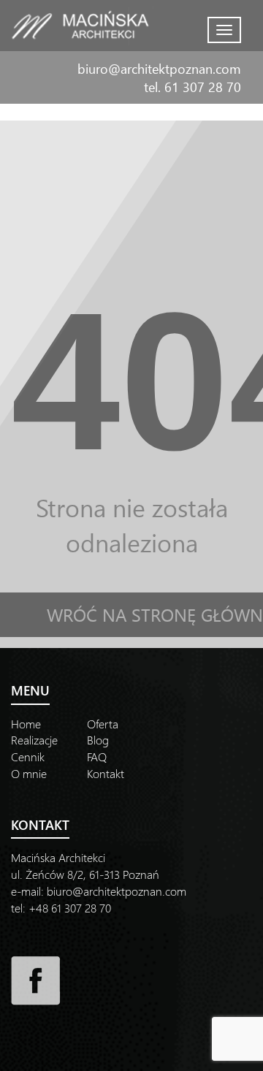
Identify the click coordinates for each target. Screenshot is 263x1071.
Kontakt (105, 773)
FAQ (97, 756)
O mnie (29, 773)
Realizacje (34, 739)
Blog (98, 739)
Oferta (102, 723)
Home (26, 723)
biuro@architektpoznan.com (159, 68)
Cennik (28, 756)
